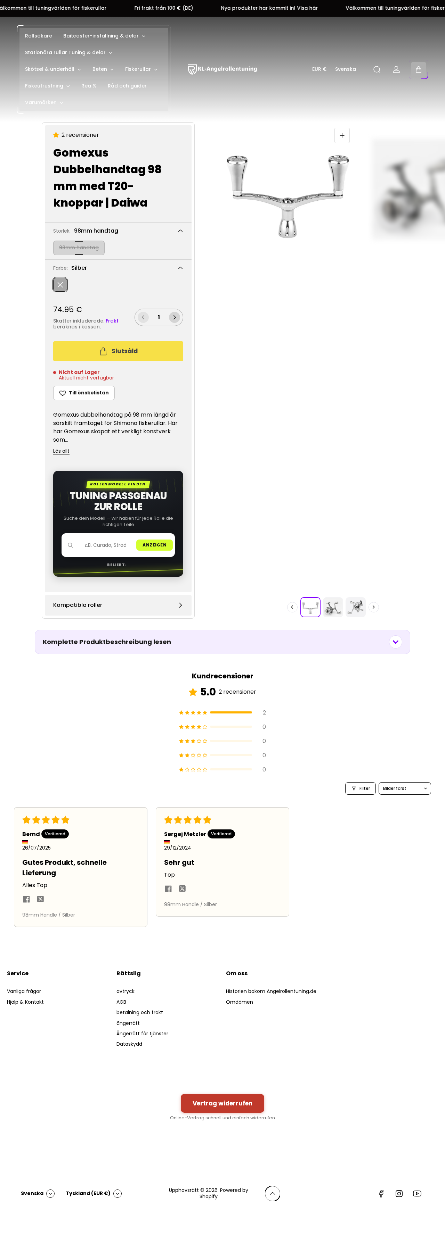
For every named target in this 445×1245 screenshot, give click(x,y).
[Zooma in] (342, 135)
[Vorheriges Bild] (292, 607)
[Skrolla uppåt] (272, 1193)
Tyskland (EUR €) (88, 1193)
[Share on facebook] (26, 900)
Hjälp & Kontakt (25, 1001)
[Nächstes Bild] (374, 607)
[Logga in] (396, 69)
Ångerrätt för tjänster (142, 1033)
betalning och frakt (139, 1012)
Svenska (345, 69)
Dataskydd (129, 1044)
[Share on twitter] (40, 900)
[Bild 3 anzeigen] (356, 607)
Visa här (279, 8)
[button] (57, 135)
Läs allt (61, 451)
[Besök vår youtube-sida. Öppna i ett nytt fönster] (417, 1194)
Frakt (112, 320)
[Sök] (377, 69)
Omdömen (239, 1001)
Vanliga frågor (24, 991)
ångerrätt (128, 1023)
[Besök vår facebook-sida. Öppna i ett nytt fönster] (381, 1194)
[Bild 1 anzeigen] (310, 607)
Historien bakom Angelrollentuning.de (271, 991)
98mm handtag (79, 247)
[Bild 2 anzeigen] (333, 607)
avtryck (125, 991)
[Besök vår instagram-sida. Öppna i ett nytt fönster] (399, 1194)
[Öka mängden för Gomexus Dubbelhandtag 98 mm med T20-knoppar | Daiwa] (174, 317)
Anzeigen (155, 545)
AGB (121, 1001)
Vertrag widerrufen (222, 1103)
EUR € (319, 69)
